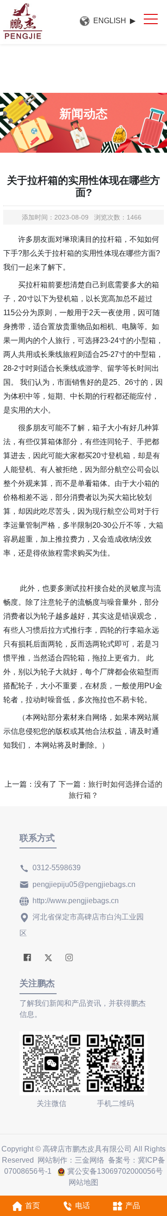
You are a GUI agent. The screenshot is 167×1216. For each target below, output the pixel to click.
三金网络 (89, 1160)
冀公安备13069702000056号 (115, 1171)
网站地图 (83, 1182)
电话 (82, 1206)
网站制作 (52, 1160)
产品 (132, 1206)
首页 (32, 1206)
